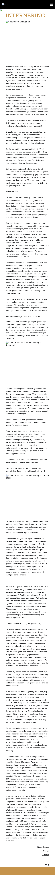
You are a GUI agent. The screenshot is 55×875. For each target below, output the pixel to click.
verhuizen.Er (40, 821)
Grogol (46, 851)
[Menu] (51, 4)
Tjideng (45, 855)
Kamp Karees (43, 847)
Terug (46, 864)
